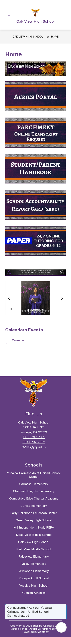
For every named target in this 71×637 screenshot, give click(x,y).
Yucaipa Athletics (34, 593)
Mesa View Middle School (34, 535)
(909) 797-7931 (34, 437)
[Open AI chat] (61, 627)
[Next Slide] (62, 298)
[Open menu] (9, 15)
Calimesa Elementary (33, 484)
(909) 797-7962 (34, 442)
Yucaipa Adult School (34, 578)
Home (55, 36)
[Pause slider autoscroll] (11, 309)
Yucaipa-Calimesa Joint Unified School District (33, 474)
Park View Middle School (33, 549)
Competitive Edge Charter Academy (33, 498)
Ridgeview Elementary (34, 556)
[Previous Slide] (9, 298)
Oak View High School (28, 36)
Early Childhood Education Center (33, 513)
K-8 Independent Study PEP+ (33, 527)
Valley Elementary (33, 564)
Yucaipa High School (33, 585)
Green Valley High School (34, 520)
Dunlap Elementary (33, 505)
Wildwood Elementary (34, 571)
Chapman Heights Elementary (33, 491)
